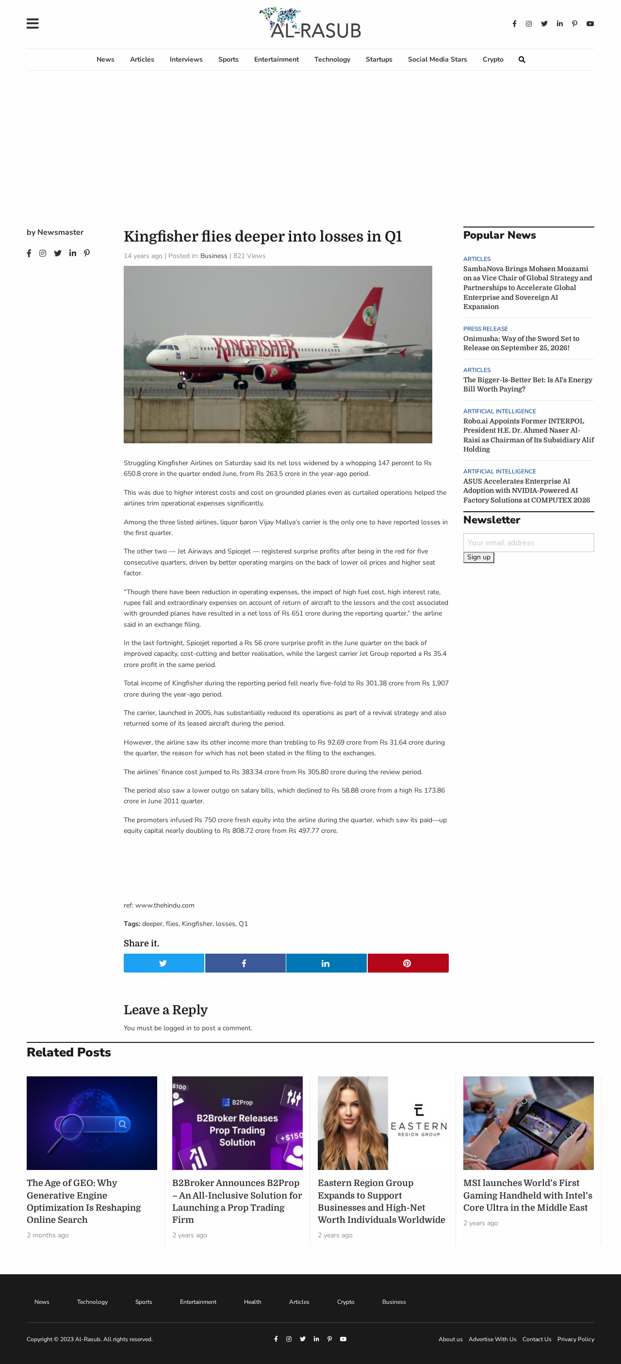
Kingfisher (197, 923)
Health (252, 1302)
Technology (332, 59)
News (105, 59)
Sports (228, 59)
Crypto (493, 59)
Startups (379, 59)
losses (225, 923)
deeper (152, 923)
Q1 (243, 923)
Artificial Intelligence (499, 411)
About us (451, 1339)
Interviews (186, 59)
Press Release (485, 329)
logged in (177, 1028)
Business (214, 255)
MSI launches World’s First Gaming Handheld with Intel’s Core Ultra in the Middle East (527, 1195)
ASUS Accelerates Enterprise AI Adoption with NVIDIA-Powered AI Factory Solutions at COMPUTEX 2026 (526, 490)
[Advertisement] (310, 154)
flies (172, 923)
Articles (142, 59)
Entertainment (276, 59)
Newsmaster (60, 232)
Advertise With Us (493, 1339)
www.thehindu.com (165, 905)
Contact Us (537, 1339)
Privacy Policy (575, 1339)
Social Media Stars (437, 59)
